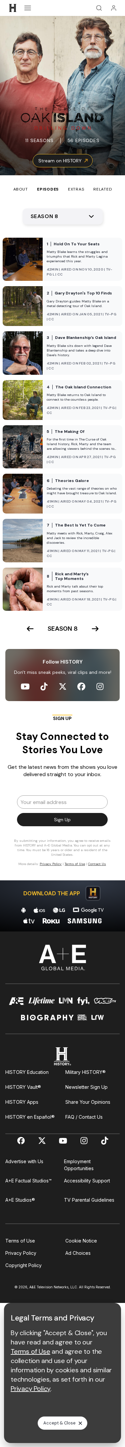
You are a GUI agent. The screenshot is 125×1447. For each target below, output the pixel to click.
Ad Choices (78, 1253)
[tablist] (62, 184)
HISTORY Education (27, 1072)
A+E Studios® (20, 1200)
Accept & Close (59, 1423)
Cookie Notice (81, 1241)
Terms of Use (20, 1241)
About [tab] (20, 189)
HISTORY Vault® (23, 1087)
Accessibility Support (87, 1180)
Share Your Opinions (87, 1102)
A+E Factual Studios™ (28, 1180)
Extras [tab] (76, 189)
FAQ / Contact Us (84, 1117)
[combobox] (63, 216)
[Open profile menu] (113, 8)
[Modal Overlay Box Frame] (62, 793)
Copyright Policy (23, 1265)
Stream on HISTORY (60, 161)
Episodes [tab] (48, 189)
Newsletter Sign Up (86, 1087)
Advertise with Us (24, 1161)
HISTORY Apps (21, 1102)
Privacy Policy (20, 1253)
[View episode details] (62, 259)
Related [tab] (102, 189)
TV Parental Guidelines (89, 1200)
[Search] (99, 8)
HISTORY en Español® (30, 1117)
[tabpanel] (62, 562)
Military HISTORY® (85, 1072)
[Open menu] (28, 8)
